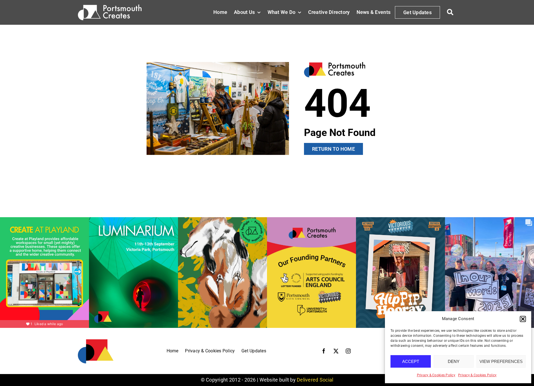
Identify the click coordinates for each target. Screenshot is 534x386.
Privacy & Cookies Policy (436, 375)
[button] (523, 319)
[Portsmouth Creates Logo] (95, 341)
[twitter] (336, 351)
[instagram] (348, 351)
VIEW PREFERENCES (501, 361)
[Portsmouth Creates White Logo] (110, 7)
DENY (453, 361)
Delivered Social (315, 380)
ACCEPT (410, 361)
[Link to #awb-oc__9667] (450, 12)
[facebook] (323, 351)
